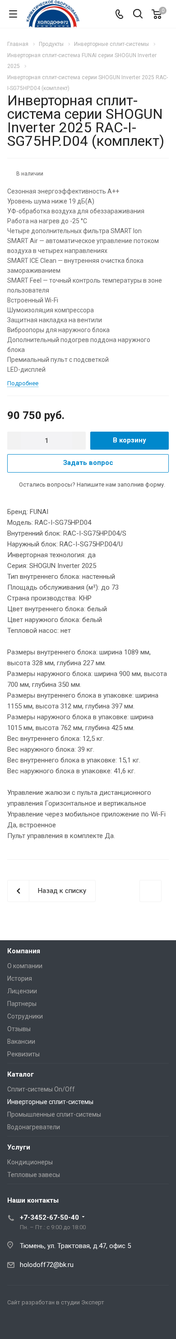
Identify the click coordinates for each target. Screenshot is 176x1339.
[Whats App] (60, 1324)
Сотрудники (25, 1016)
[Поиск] (138, 14)
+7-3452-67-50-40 (49, 1217)
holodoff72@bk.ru (47, 1265)
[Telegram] (16, 1324)
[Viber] (38, 1324)
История (19, 978)
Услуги (18, 1147)
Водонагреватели (33, 1127)
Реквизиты (23, 1054)
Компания (23, 951)
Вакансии (21, 1041)
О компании (24, 965)
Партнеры (22, 1003)
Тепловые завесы (33, 1174)
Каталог (20, 1074)
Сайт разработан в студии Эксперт (55, 1302)
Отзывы (19, 1028)
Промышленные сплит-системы (54, 1114)
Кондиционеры (30, 1162)
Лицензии (22, 991)
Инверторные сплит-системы (50, 1101)
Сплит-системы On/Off (41, 1089)
